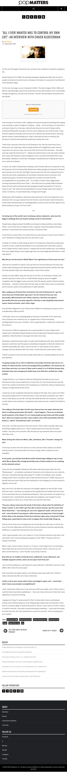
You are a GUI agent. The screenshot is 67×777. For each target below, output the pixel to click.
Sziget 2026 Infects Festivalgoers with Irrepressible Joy (19, 647)
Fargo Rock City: (14, 623)
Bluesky (4, 746)
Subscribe (33, 110)
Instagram (5, 754)
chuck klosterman (25, 620)
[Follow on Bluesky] (27, 17)
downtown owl (54, 620)
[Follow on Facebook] (31, 17)
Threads (4, 759)
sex (23, 623)
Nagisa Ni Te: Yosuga (50, 630)
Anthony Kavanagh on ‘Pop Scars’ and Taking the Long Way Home (22, 662)
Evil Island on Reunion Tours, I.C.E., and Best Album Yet (19, 657)
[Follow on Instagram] (35, 17)
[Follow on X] (23, 17)
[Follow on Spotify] (43, 17)
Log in (41, 114)
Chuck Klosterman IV (40, 620)
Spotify (4, 750)
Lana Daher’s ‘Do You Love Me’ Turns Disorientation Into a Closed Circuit (24, 667)
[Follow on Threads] (39, 17)
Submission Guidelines (9, 721)
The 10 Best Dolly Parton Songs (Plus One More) (17, 652)
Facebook (5, 737)
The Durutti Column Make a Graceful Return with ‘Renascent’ (21, 676)
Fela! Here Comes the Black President (18, 631)
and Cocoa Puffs (12, 620)
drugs (5, 623)
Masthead (5, 712)
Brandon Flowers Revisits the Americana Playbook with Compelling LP (24, 671)
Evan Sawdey (8, 42)
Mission (4, 716)
